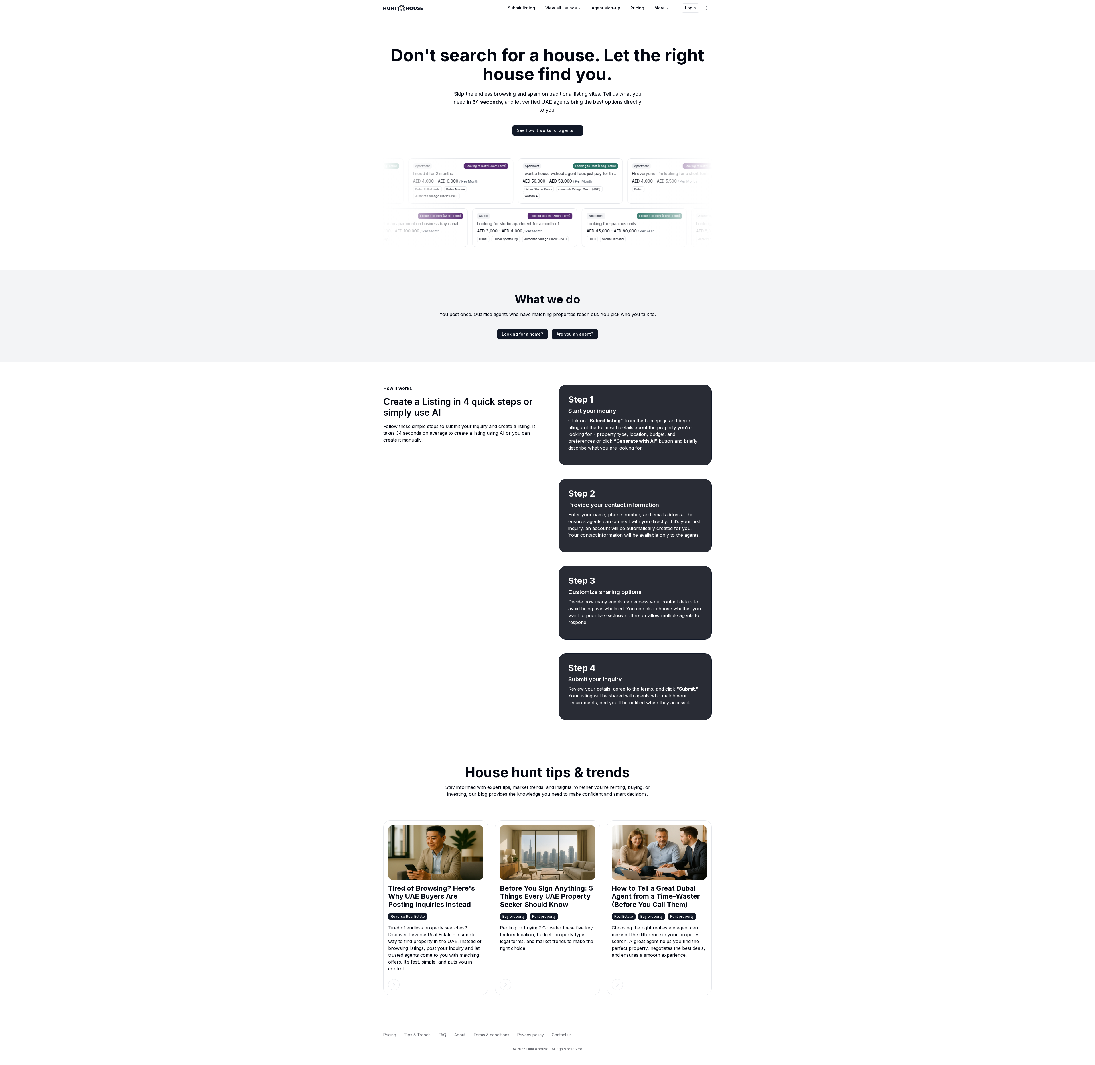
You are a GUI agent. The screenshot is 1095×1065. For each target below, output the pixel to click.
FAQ (442, 1034)
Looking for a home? (522, 334)
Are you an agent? (575, 334)
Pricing (637, 7)
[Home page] (403, 8)
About (459, 1034)
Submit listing (521, 7)
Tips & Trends (417, 1034)
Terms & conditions (491, 1034)
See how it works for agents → (547, 130)
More (659, 7)
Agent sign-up (606, 7)
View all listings (561, 7)
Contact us (562, 1034)
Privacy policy (530, 1034)
